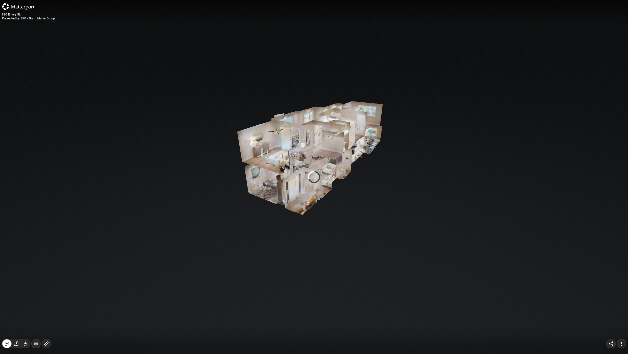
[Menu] (621, 343)
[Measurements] (46, 343)
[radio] (7, 343)
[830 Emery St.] (314, 177)
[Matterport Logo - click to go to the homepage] (18, 6)
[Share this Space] (611, 343)
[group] (16, 343)
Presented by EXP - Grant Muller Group (28, 18)
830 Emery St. (11, 14)
